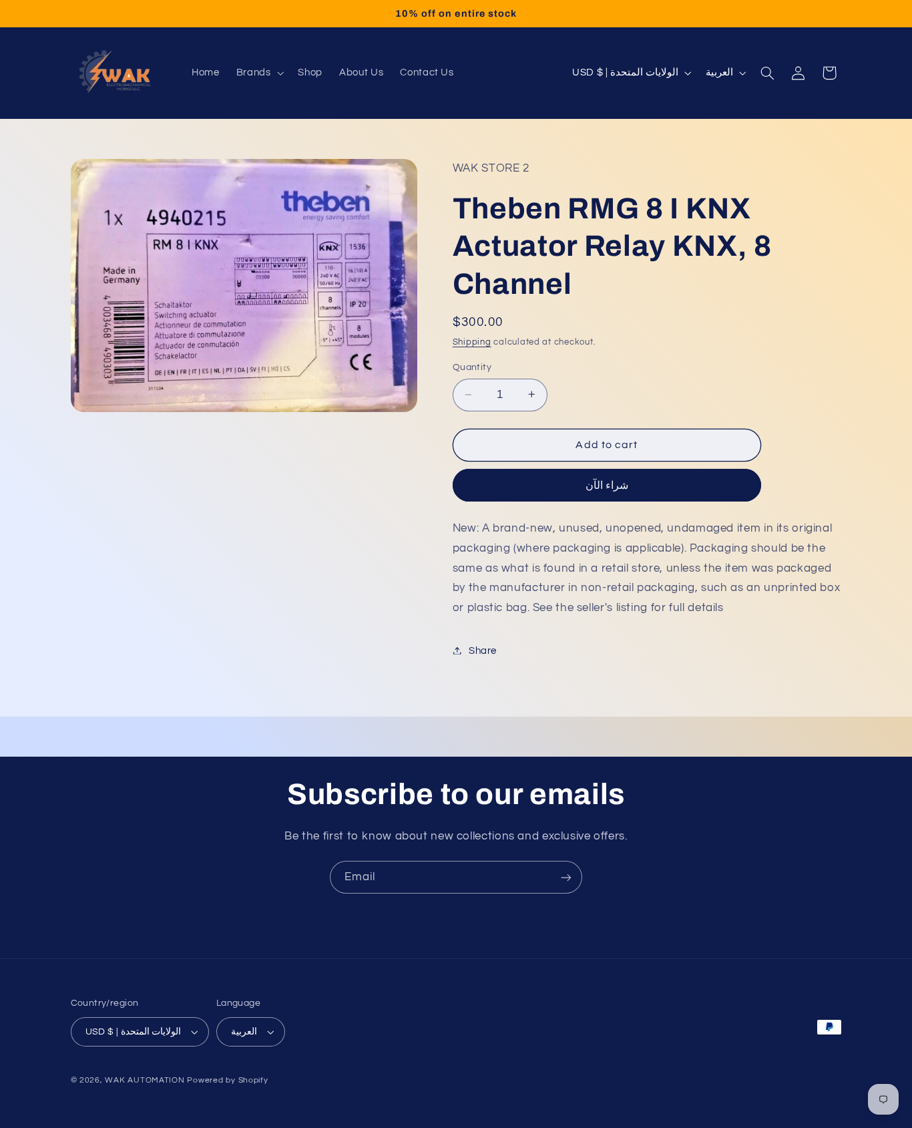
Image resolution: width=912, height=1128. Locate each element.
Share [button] (483, 650)
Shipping (472, 342)
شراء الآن (607, 485)
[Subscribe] (566, 877)
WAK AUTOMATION (144, 1080)
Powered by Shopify (227, 1080)
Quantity (472, 366)
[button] (259, 72)
